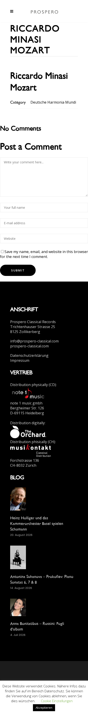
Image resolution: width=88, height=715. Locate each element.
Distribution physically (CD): (33, 384)
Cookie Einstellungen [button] (57, 701)
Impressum (19, 360)
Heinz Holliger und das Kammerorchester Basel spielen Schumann (36, 523)
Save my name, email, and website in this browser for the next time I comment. (44, 254)
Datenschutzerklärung (29, 355)
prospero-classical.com (29, 346)
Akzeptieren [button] (44, 708)
